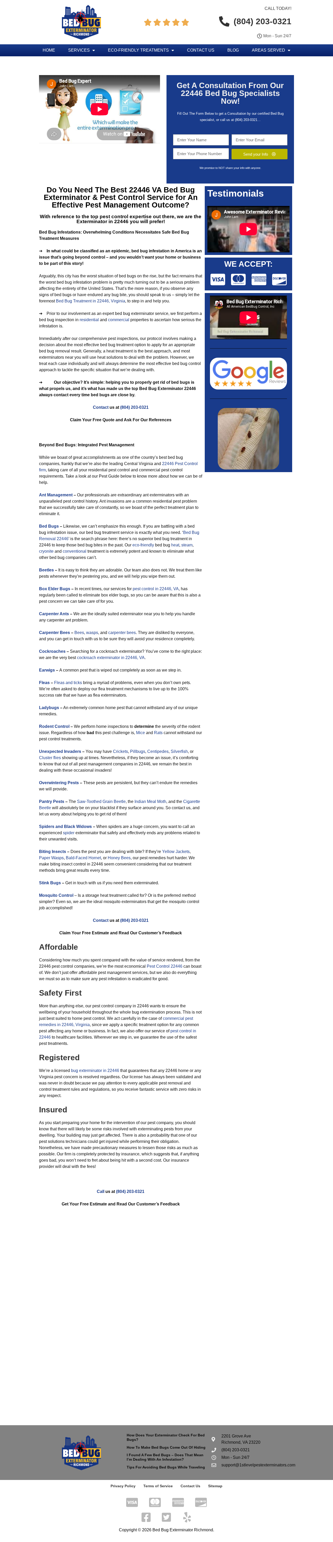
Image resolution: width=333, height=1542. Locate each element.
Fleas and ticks (68, 682)
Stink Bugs (50, 883)
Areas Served (268, 50)
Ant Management (56, 495)
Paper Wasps (51, 858)
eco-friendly (143, 545)
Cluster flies (50, 757)
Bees (79, 632)
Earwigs (47, 670)
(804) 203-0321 (246, 120)
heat (175, 545)
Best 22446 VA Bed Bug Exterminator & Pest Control (119, 194)
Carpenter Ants (54, 614)
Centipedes (158, 751)
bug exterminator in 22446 (95, 1070)
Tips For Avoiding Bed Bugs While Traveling (166, 1467)
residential (89, 320)
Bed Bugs (49, 526)
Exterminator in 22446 (102, 221)
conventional (74, 551)
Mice (140, 732)
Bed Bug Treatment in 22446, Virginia (90, 301)
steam (187, 545)
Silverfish (179, 751)
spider (68, 833)
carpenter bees (122, 632)
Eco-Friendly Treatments (138, 50)
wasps (92, 632)
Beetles (46, 570)
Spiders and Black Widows (65, 826)
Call (100, 1191)
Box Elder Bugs (54, 589)
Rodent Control (54, 726)
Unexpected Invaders (60, 751)
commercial (118, 320)
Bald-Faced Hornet (83, 858)
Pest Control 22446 (164, 966)
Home (49, 50)
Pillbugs (137, 751)
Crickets (120, 751)
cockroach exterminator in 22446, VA (111, 657)
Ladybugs (49, 707)
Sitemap (215, 1486)
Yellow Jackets (176, 851)
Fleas (44, 682)
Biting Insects (52, 851)
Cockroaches (52, 651)
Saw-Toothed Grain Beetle (101, 801)
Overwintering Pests (59, 783)
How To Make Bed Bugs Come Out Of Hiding (166, 1447)
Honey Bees (119, 858)
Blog (233, 50)
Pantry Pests (51, 801)
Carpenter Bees (54, 632)
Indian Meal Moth (150, 801)
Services (79, 50)
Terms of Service (158, 1486)
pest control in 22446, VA (156, 589)
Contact (100, 407)
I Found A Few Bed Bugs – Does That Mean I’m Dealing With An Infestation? (165, 1457)
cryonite (46, 551)
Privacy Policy (123, 1486)
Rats (158, 732)
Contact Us (200, 50)
